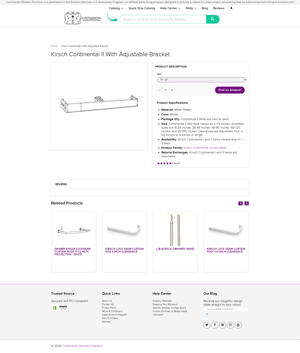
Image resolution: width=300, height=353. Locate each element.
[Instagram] (230, 325)
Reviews (219, 8)
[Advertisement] (150, 34)
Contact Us (108, 304)
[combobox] (162, 19)
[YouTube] (238, 325)
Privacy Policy (109, 307)
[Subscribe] (206, 314)
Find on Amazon (230, 90)
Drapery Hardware (162, 300)
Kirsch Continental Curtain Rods (205, 148)
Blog (205, 8)
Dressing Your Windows (165, 304)
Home (54, 46)
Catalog (114, 8)
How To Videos (110, 318)
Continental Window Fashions (82, 346)
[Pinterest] (222, 325)
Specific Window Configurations (169, 307)
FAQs (189, 8)
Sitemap (106, 321)
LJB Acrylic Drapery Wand (175, 248)
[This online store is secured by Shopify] (60, 307)
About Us (107, 300)
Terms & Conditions (112, 311)
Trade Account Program (114, 314)
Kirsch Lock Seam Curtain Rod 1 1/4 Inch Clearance (226, 250)
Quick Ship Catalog (141, 8)
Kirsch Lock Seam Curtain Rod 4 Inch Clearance (124, 250)
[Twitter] (206, 325)
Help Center (168, 8)
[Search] (213, 19)
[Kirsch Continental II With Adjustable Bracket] (99, 106)
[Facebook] (214, 325)
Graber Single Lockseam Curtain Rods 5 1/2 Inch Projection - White (72, 251)
